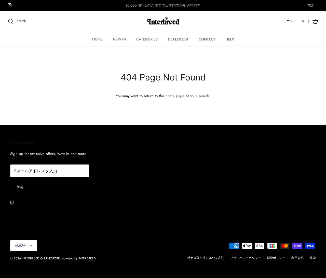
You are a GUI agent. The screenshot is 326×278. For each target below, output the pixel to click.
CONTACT (207, 39)
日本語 (309, 5)
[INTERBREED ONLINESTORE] (163, 21)
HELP (229, 39)
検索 (313, 258)
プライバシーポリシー (245, 258)
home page (175, 96)
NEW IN (119, 39)
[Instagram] (9, 5)
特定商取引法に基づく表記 (205, 258)
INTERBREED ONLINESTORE (41, 258)
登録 (20, 187)
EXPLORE (156, 7)
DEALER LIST (178, 39)
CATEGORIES (147, 39)
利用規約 (297, 258)
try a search (199, 96)
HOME (97, 39)
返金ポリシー (276, 258)
